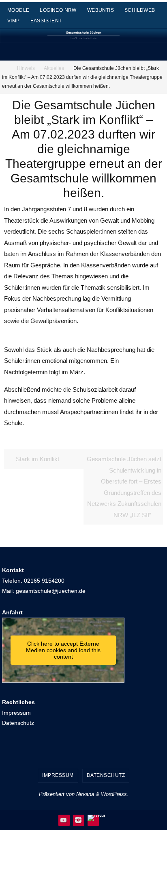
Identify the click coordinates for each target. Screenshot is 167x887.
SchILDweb (139, 10)
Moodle (18, 10)
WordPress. (114, 794)
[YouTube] (63, 820)
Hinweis (26, 68)
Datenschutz (18, 723)
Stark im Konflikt (36, 458)
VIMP (13, 21)
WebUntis (100, 10)
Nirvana (85, 794)
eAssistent (46, 21)
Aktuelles (54, 68)
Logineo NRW (58, 10)
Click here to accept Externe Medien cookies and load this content (63, 650)
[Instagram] (78, 820)
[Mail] (96, 818)
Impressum (16, 712)
